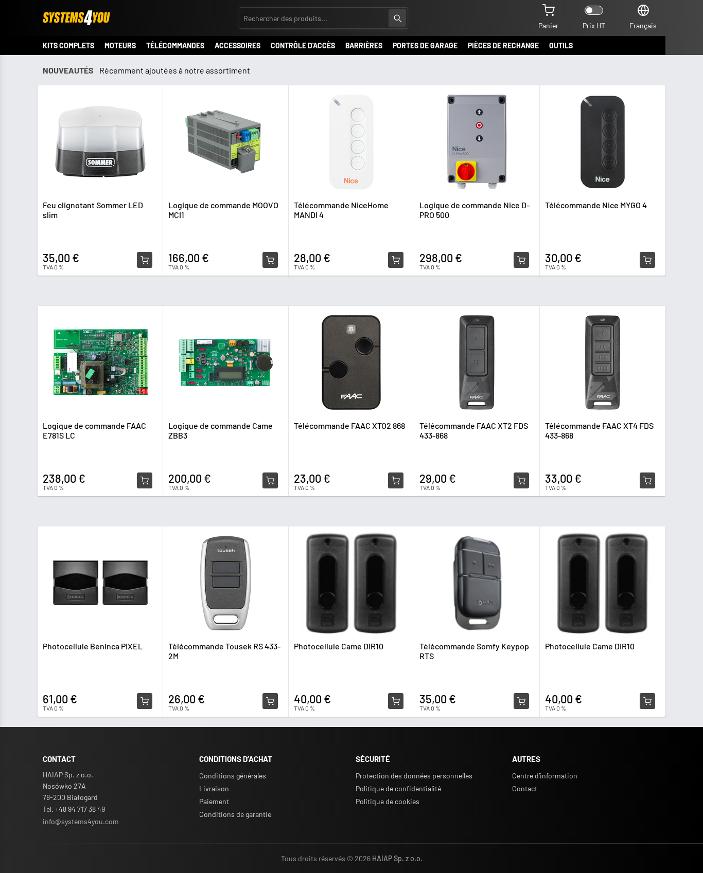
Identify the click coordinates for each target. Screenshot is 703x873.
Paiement (214, 801)
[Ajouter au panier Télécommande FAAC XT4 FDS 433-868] (647, 480)
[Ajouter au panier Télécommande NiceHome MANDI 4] (395, 260)
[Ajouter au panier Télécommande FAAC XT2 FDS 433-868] (521, 480)
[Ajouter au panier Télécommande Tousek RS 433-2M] (270, 701)
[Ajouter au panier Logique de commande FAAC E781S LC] (144, 480)
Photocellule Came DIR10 (338, 646)
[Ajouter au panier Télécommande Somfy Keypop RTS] (521, 701)
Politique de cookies (387, 801)
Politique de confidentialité (398, 788)
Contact (524, 788)
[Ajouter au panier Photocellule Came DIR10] (395, 701)
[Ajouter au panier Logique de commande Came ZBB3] (270, 480)
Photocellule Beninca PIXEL (93, 646)
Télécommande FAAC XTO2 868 (349, 425)
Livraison (214, 788)
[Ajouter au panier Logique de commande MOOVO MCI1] (270, 260)
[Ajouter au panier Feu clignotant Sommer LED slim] (144, 260)
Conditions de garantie (235, 814)
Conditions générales (232, 775)
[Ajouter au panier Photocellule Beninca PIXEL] (144, 701)
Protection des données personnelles (414, 775)
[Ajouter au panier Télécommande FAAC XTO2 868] (395, 480)
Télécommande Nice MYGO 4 (596, 205)
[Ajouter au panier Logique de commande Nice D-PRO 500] (521, 260)
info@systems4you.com (81, 821)
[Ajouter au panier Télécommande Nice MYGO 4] (647, 260)
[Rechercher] (397, 18)
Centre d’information (544, 775)
